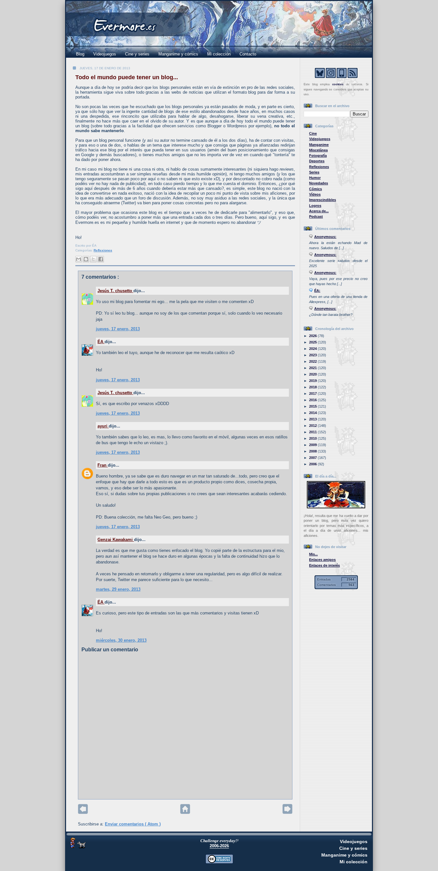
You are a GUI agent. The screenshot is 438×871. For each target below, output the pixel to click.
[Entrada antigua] (287, 812)
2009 (313, 445)
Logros (315, 205)
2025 (313, 342)
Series (314, 172)
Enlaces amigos (322, 560)
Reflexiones (103, 250)
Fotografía (318, 155)
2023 (313, 355)
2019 (313, 381)
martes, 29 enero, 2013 (118, 589)
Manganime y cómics (178, 54)
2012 (313, 425)
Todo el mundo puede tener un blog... (126, 77)
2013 (313, 419)
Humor (315, 178)
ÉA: (317, 290)
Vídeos (315, 194)
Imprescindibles (322, 200)
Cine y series (137, 54)
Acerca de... (319, 211)
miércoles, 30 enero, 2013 (121, 640)
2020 (313, 374)
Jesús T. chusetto (115, 290)
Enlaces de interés (324, 565)
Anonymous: (325, 237)
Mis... (313, 554)
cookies (337, 84)
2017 (313, 393)
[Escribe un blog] (86, 259)
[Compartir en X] (93, 259)
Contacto (248, 54)
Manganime (319, 145)
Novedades (318, 183)
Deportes (316, 161)
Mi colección (219, 54)
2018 (313, 387)
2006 (313, 464)
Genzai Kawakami (115, 539)
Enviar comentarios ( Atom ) (133, 824)
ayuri (103, 426)
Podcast (316, 216)
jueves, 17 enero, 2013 (118, 328)
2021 (313, 368)
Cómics (315, 189)
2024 (313, 349)
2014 (313, 413)
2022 (313, 361)
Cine (313, 133)
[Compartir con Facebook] (100, 259)
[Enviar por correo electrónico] (78, 259)
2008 (313, 451)
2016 (313, 400)
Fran (102, 465)
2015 (313, 406)
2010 (313, 438)
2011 (313, 432)
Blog (80, 54)
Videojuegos (104, 54)
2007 (313, 458)
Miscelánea (318, 150)
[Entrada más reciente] (83, 812)
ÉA (101, 341)
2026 (313, 336)
